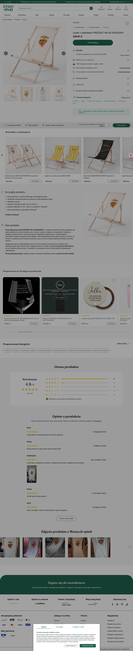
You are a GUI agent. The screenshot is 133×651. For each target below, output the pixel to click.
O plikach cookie (78, 627)
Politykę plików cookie (46, 640)
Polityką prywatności (78, 634)
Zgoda (43, 627)
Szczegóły (59, 627)
